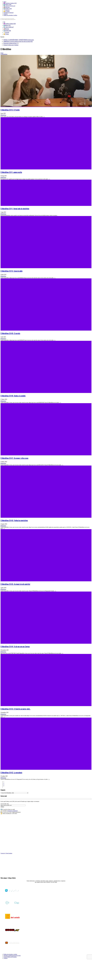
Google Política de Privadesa (10, 956)
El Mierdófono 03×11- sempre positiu (11, 172)
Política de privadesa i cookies (10, 15)
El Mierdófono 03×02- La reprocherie (11, 772)
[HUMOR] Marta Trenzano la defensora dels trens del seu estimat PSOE (18, 41)
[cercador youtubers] (14, 19)
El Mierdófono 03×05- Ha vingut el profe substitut (15, 584)
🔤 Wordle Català (7, 8)
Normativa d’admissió (8, 12)
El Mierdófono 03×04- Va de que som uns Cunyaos (15, 646)
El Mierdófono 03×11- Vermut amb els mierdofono (15, 208)
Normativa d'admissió (13, 810)
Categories (3, 792)
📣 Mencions (6, 7)
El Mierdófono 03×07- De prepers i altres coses (14, 458)
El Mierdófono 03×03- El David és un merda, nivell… (15, 709)
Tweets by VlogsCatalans (6, 853)
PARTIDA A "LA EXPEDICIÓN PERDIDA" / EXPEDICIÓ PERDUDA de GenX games (18, 40)
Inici (4, 22)
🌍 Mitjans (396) (7, 4)
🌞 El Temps (6, 11)
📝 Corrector (6, 10)
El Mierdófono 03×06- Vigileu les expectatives (14, 520)
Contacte (5, 14)
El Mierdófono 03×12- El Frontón (10, 109)
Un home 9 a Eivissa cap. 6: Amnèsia (10, 45)
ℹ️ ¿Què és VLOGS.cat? (9, 5)
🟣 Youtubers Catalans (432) (10, 3)
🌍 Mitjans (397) (7, 25)
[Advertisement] (44, 825)
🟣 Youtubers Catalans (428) (9, 23)
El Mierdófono (3, 115)
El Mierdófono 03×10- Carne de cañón (11, 271)
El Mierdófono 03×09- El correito (10, 333)
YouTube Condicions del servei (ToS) (12, 955)
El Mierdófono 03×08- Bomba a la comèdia (13, 395)
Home (2, 53)
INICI (4, 1)
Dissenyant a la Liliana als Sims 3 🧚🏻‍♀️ (11, 43)
